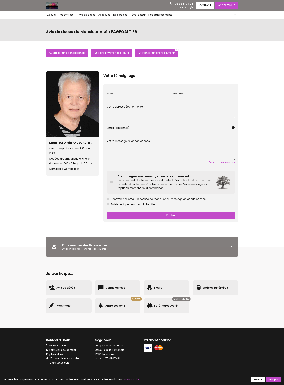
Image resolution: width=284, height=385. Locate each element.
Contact (205, 5)
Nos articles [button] (120, 14)
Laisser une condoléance (69, 53)
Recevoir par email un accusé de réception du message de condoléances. (158, 199)
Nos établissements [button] (160, 14)
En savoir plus (131, 379)
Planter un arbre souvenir (159, 52)
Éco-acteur (139, 14)
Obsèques (104, 14)
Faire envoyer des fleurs (113, 53)
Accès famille (226, 5)
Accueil (51, 14)
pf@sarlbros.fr (57, 354)
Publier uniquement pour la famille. (133, 204)
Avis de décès (87, 14)
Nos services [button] (66, 14)
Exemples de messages (222, 162)
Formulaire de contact (62, 350)
